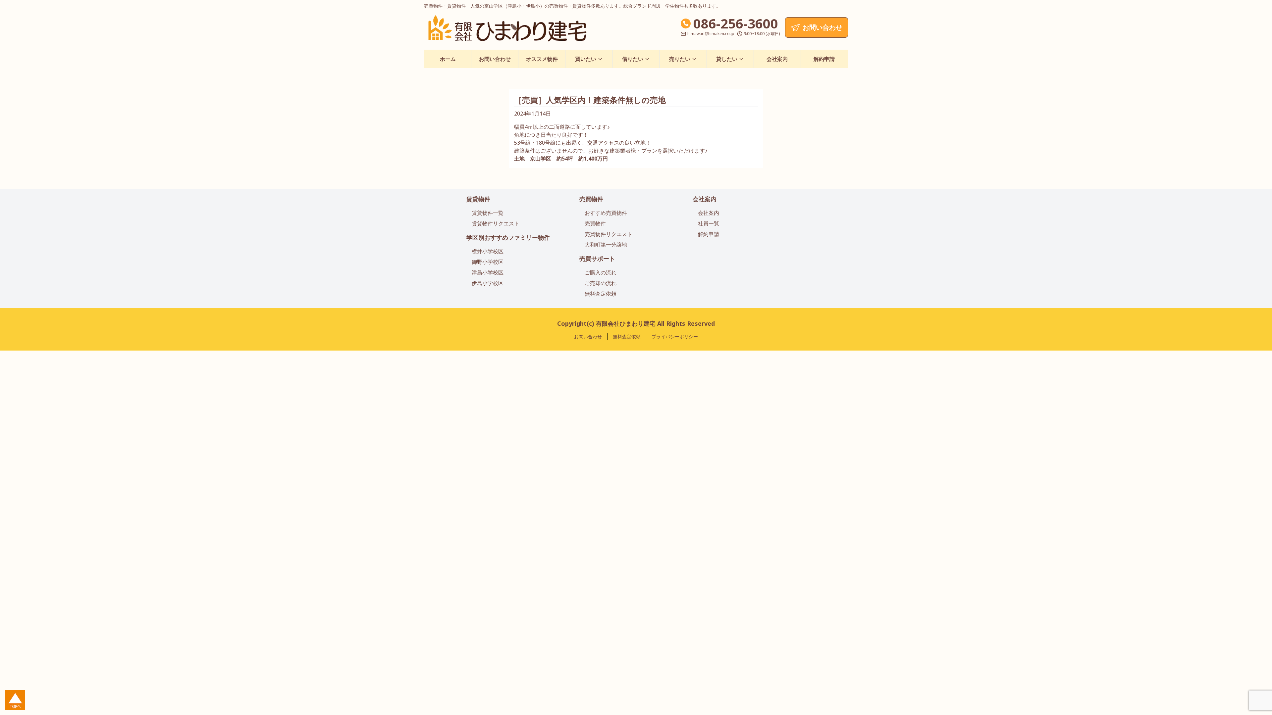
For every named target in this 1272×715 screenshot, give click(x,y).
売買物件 (591, 199)
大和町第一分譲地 (606, 244)
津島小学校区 (488, 272)
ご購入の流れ (600, 272)
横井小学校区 (488, 251)
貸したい (726, 59)
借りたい (632, 59)
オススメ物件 (542, 59)
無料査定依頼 (600, 293)
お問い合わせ (495, 59)
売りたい (679, 59)
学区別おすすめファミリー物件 (508, 237)
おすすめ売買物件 (606, 212)
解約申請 (824, 59)
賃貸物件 (478, 199)
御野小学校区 (488, 261)
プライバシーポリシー (675, 336)
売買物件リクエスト (608, 234)
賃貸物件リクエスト (495, 223)
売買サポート (597, 258)
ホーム (448, 59)
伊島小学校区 (488, 283)
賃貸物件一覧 (488, 212)
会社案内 (777, 59)
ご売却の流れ (600, 283)
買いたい (585, 59)
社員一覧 (708, 223)
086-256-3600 (735, 23)
